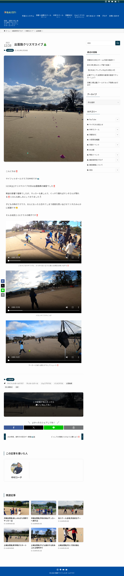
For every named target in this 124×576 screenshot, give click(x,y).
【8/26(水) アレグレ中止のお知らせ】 (101, 70)
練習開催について (96, 165)
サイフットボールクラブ (15, 383)
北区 (17, 387)
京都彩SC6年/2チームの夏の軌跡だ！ (101, 60)
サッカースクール (32, 383)
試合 (91, 170)
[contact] (115, 1)
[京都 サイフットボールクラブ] (10, 12)
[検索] (118, 1)
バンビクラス (58, 383)
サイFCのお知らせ (96, 124)
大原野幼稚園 (94, 139)
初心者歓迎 (8, 387)
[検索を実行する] (117, 43)
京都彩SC (92, 134)
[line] (109, 1)
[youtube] (112, 1)
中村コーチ (16, 477)
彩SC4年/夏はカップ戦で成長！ (99, 65)
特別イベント (94, 155)
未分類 (91, 150)
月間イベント (94, 144)
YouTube (92, 119)
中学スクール (94, 129)
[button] (13, 428)
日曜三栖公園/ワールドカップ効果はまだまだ (102, 83)
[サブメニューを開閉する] (117, 119)
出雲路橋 (10, 50)
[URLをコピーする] (73, 428)
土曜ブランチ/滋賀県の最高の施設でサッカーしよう (102, 76)
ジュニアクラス (46, 383)
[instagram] (106, 1)
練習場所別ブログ (96, 160)
